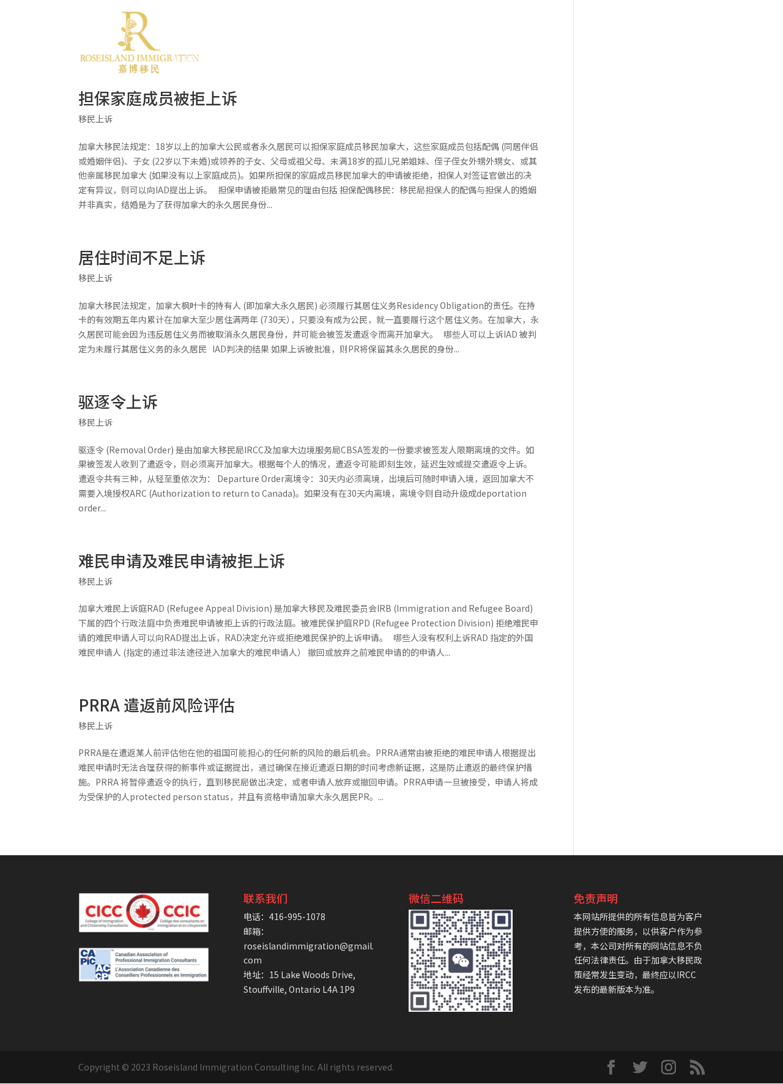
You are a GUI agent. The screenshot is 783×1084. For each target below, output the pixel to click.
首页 (180, 28)
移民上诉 (95, 119)
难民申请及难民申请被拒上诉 (181, 560)
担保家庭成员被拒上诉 (157, 97)
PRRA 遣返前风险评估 (156, 704)
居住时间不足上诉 (142, 256)
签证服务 (345, 28)
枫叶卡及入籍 (415, 28)
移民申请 (283, 28)
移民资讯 (652, 28)
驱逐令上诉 (118, 401)
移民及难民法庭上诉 (507, 28)
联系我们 (189, 60)
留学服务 (590, 28)
